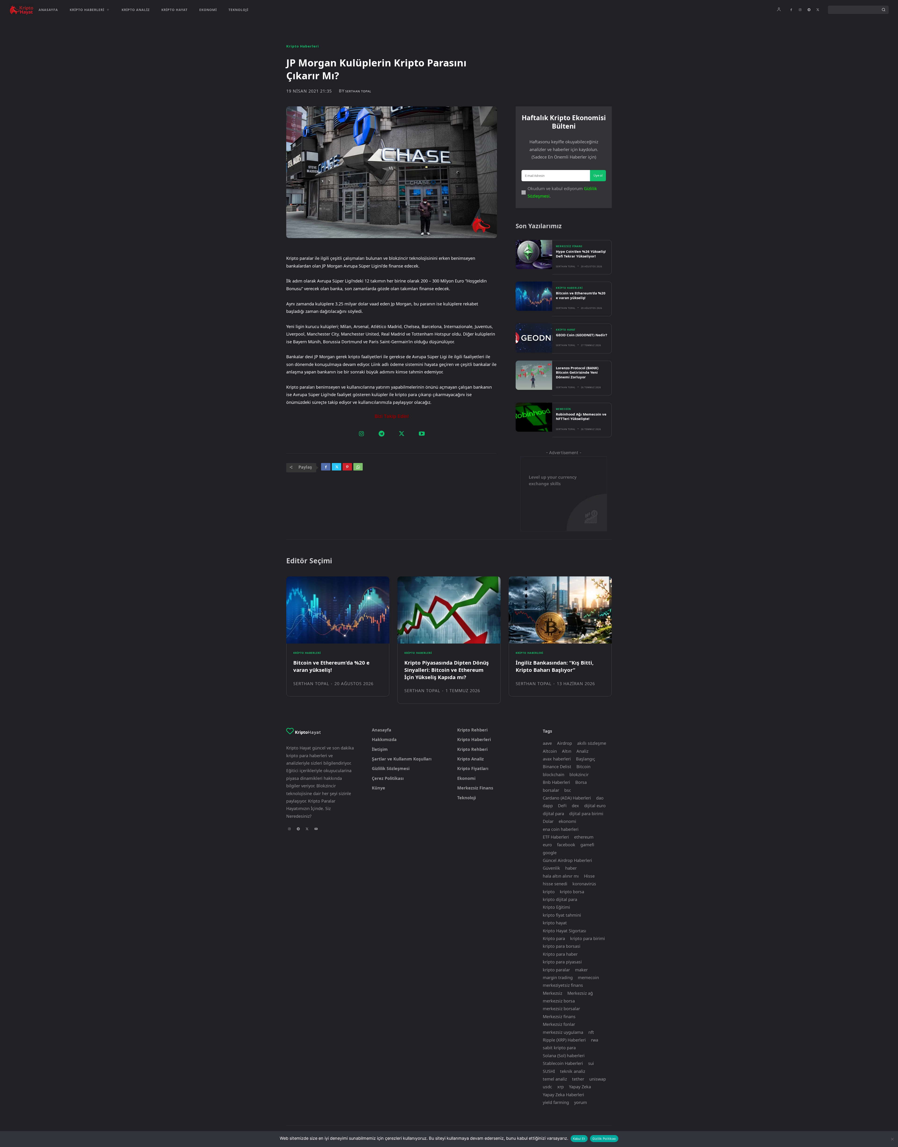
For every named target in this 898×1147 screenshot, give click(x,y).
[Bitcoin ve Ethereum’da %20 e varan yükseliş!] (534, 296)
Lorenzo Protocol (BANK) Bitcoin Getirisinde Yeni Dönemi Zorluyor (577, 372)
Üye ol (598, 175)
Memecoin (563, 409)
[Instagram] (800, 10)
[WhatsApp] (358, 467)
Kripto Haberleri (302, 46)
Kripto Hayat (566, 330)
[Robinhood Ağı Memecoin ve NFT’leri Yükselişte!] (534, 417)
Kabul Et (579, 1138)
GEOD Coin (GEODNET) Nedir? (581, 335)
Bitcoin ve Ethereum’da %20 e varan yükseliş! (580, 295)
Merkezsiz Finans (569, 246)
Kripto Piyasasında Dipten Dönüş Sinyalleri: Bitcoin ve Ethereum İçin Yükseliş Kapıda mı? (446, 669)
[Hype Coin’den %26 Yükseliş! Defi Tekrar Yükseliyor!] (534, 254)
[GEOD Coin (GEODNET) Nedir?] (534, 338)
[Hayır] (892, 1139)
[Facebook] (791, 10)
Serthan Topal (358, 91)
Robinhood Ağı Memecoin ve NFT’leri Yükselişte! (581, 416)
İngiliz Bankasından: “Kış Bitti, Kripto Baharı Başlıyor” (555, 666)
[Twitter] (818, 10)
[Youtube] (422, 434)
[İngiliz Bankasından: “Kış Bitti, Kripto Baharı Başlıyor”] (560, 610)
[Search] (883, 10)
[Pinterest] (347, 467)
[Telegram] (809, 10)
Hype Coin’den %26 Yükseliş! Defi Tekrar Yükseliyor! (581, 253)
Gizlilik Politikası (604, 1138)
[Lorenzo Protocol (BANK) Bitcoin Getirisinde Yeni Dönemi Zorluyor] (534, 375)
